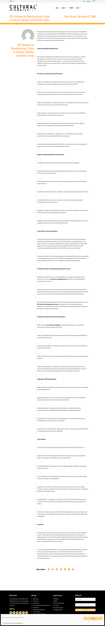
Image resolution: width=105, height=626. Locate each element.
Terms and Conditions (39, 609)
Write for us (36, 603)
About (77, 8)
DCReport (56, 599)
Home (57, 8)
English (13, 1)
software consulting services (59, 279)
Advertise (35, 599)
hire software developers (53, 325)
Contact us (36, 601)
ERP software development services (47, 304)
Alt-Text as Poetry (58, 607)
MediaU (55, 601)
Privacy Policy (37, 612)
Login (84, 1)
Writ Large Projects (58, 603)
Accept (93, 618)
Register (88, 1)
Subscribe (36, 607)
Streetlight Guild (57, 609)
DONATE (71, 8)
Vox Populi (56, 605)
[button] (48, 569)
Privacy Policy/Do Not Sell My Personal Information (13, 623)
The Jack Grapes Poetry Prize (41, 605)
